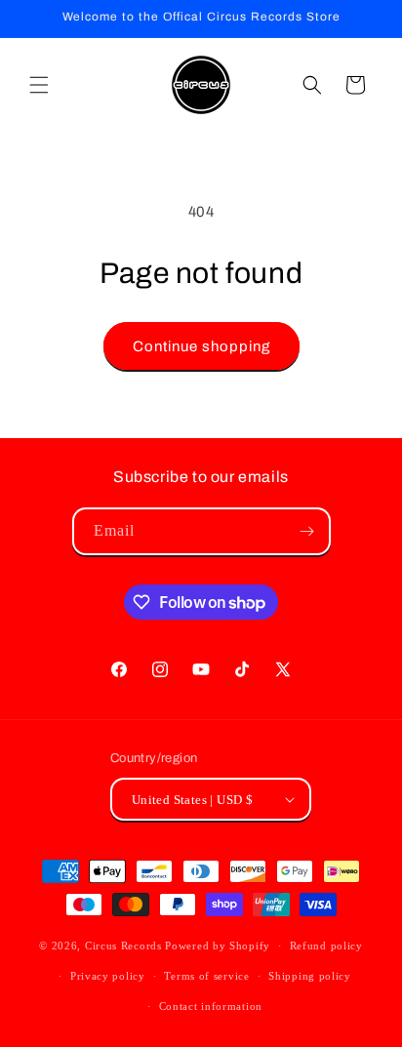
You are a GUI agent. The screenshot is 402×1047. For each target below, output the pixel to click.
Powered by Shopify (217, 945)
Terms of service (206, 976)
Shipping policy (309, 976)
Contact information (210, 1006)
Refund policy (326, 945)
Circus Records (123, 945)
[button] (39, 84)
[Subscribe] (307, 531)
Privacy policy (107, 976)
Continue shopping (201, 346)
